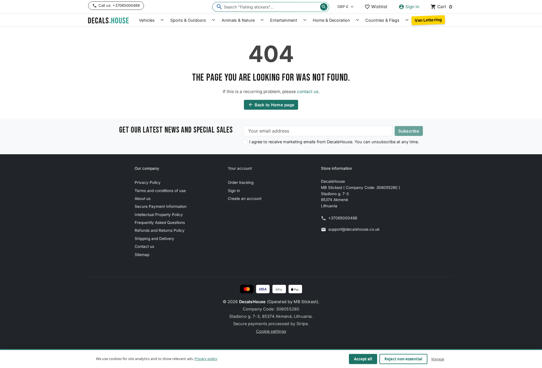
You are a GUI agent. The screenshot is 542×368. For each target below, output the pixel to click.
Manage (437, 358)
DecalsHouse (252, 301)
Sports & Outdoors (188, 20)
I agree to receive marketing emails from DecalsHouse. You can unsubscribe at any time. (334, 141)
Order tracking (240, 182)
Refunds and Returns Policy (160, 230)
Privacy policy (205, 358)
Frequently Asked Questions (160, 222)
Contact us (144, 246)
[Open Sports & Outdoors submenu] (213, 20)
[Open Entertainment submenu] (305, 20)
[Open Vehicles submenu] (162, 20)
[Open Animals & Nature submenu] (262, 20)
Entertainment (283, 20)
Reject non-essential (403, 359)
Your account (240, 168)
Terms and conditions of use (160, 190)
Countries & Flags (382, 20)
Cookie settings (271, 331)
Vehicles (147, 20)
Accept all (363, 359)
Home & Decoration (331, 20)
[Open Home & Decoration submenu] (357, 20)
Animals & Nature (238, 20)
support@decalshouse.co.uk (353, 229)
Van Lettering (428, 20)
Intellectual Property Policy (159, 214)
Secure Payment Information (161, 206)
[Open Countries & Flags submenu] (407, 20)
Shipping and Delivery (154, 238)
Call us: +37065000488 (119, 5)
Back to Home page (271, 104)
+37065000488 (342, 218)
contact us (307, 91)
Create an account (244, 198)
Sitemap (142, 254)
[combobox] (271, 7)
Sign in (234, 190)
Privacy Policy (148, 182)
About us (142, 198)
